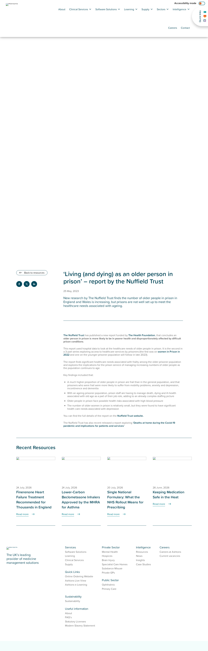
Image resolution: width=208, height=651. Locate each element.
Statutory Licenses (75, 621)
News (139, 556)
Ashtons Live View (75, 580)
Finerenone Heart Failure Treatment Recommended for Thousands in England (34, 499)
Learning (129, 9)
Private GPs (108, 572)
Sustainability (72, 601)
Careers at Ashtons (170, 552)
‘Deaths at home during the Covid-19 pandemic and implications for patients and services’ (119, 424)
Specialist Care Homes (114, 564)
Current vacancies (170, 556)
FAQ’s (68, 617)
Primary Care (109, 589)
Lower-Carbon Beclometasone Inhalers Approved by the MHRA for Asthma (81, 499)
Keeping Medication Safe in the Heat (168, 494)
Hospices (107, 556)
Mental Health (110, 552)
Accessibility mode (185, 3)
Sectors (161, 9)
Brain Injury (108, 560)
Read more (22, 514)
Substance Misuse (112, 568)
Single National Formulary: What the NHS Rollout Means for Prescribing (125, 499)
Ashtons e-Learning (76, 584)
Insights (140, 560)
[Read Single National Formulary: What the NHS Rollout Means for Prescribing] (126, 470)
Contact (185, 28)
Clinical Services (78, 9)
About (61, 9)
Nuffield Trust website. (130, 415)
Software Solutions (106, 9)
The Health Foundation (141, 335)
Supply (145, 9)
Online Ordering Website (79, 576)
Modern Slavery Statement (80, 625)
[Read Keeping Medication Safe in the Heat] (172, 470)
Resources (142, 552)
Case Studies (143, 564)
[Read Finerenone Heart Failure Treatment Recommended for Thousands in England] (35, 470)
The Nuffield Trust (73, 335)
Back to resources (34, 272)
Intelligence (179, 9)
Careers (172, 28)
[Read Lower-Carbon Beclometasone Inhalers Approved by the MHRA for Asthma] (81, 470)
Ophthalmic (108, 584)
